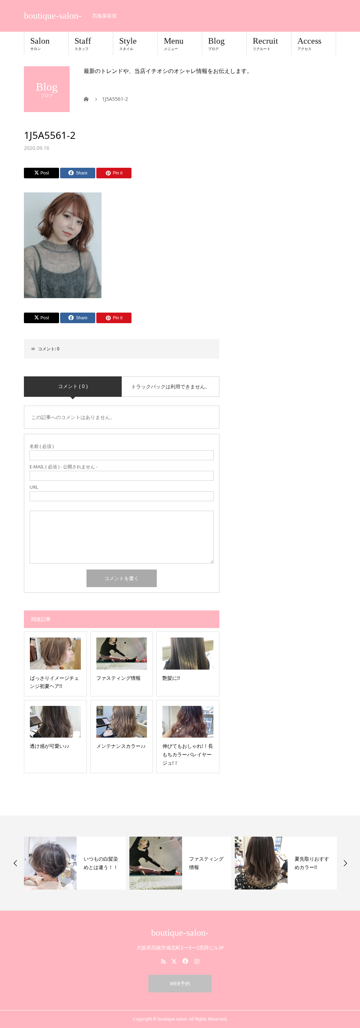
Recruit (265, 43)
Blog (216, 43)
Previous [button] (15, 863)
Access (309, 43)
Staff (83, 43)
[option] (75, 863)
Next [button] (345, 863)
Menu (174, 43)
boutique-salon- (53, 15)
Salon (40, 43)
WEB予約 (180, 983)
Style (128, 43)
